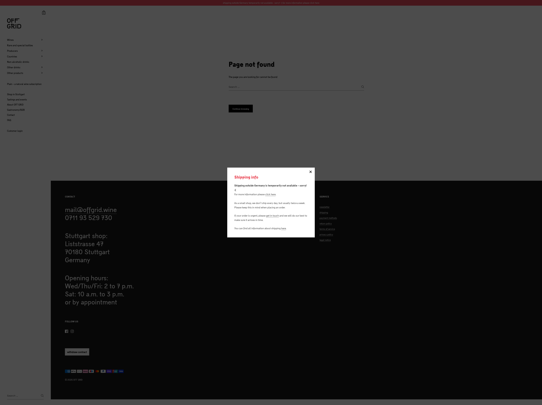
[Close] (310, 172)
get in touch (272, 215)
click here (270, 194)
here (283, 228)
